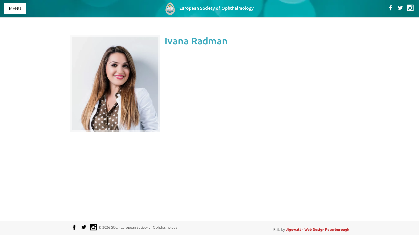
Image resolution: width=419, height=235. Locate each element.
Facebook (390, 7)
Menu (15, 8)
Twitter (400, 7)
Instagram (410, 7)
